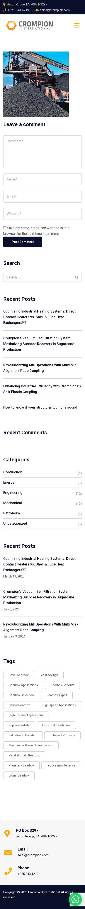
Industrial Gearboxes (56, 725)
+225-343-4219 (18, 10)
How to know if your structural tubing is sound (40, 407)
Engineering (12, 493)
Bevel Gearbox (19, 675)
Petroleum (11, 513)
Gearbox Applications (23, 685)
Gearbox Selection (21, 695)
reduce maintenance (61, 765)
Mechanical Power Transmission (31, 745)
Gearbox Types (56, 695)
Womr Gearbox (19, 775)
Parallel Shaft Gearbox (24, 755)
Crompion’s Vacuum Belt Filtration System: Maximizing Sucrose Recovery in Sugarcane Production (38, 344)
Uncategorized (15, 523)
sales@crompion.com (55, 10)
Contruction (12, 472)
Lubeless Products (62, 735)
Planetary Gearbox (21, 765)
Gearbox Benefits (62, 685)
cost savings (49, 675)
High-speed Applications (59, 705)
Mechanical (12, 503)
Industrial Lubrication (23, 735)
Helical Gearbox (19, 705)
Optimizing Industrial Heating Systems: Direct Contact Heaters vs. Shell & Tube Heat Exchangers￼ (39, 317)
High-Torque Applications (26, 715)
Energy (8, 482)
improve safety (19, 725)
